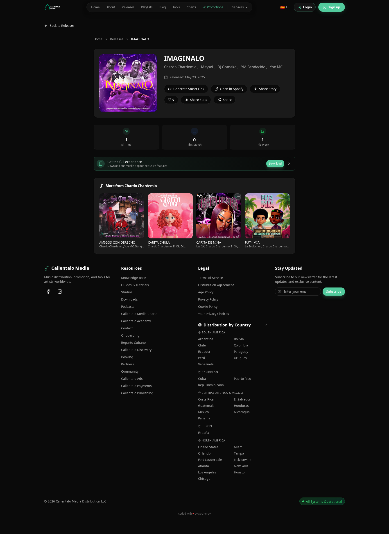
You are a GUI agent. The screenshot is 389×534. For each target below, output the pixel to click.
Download (275, 163)
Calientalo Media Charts (139, 314)
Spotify (123, 216)
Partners (127, 364)
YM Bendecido (253, 66)
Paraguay (241, 351)
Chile (202, 345)
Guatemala (206, 405)
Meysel (207, 66)
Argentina (205, 339)
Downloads (129, 299)
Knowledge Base (133, 278)
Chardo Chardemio (180, 66)
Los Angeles (207, 472)
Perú (201, 358)
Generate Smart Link (188, 89)
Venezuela (206, 364)
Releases (116, 39)
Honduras (241, 405)
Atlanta (203, 466)
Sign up (334, 7)
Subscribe (333, 291)
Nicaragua (242, 412)
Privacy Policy (208, 299)
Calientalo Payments (136, 386)
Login (307, 7)
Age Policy (205, 292)
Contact (127, 328)
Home (98, 39)
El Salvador (242, 399)
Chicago (204, 478)
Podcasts (127, 306)
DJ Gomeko (227, 66)
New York (241, 466)
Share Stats (198, 99)
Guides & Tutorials (135, 285)
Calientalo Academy (136, 321)
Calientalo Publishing (137, 393)
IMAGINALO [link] (140, 39)
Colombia (241, 345)
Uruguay (240, 358)
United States (208, 447)
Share (227, 99)
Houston (240, 472)
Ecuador (204, 351)
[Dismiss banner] (289, 164)
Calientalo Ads (132, 378)
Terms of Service (210, 278)
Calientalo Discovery (136, 350)
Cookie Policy (207, 306)
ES (284, 7)
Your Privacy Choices (213, 314)
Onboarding (130, 335)
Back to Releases (62, 25)
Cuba (202, 378)
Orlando (204, 453)
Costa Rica (206, 399)
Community (129, 371)
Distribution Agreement (216, 285)
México (203, 412)
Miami (238, 447)
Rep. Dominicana (211, 385)
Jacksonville (242, 459)
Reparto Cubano (133, 342)
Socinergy (204, 514)
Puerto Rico (242, 378)
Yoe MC (276, 66)
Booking (127, 357)
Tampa (239, 453)
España (203, 432)
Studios (126, 292)
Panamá (204, 418)
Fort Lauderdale (210, 459)
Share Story (267, 89)
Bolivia (239, 339)
